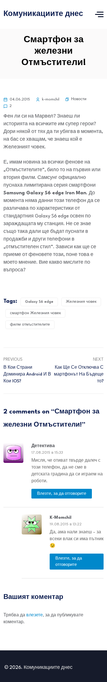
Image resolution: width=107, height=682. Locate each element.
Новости (78, 99)
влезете (34, 615)
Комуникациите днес (43, 14)
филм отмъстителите (30, 324)
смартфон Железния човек (35, 313)
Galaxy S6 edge (39, 302)
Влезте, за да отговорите (61, 494)
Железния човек (81, 302)
